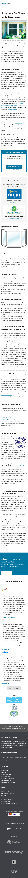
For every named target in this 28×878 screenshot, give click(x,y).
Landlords (3, 772)
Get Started (6, 573)
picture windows (12, 109)
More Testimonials (14, 688)
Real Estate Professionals (8, 782)
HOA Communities (6, 780)
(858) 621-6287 (16, 169)
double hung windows (11, 105)
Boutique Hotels (5, 776)
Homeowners (4, 770)
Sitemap (13, 825)
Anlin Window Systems (9, 418)
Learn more (9, 761)
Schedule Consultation (14, 166)
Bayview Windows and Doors (10, 419)
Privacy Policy (19, 825)
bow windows (18, 123)
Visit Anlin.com (14, 202)
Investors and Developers (7, 778)
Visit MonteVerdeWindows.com (14, 218)
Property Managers (6, 774)
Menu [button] (24, 3)
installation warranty (6, 395)
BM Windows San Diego (6, 3)
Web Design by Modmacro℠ (15, 828)
